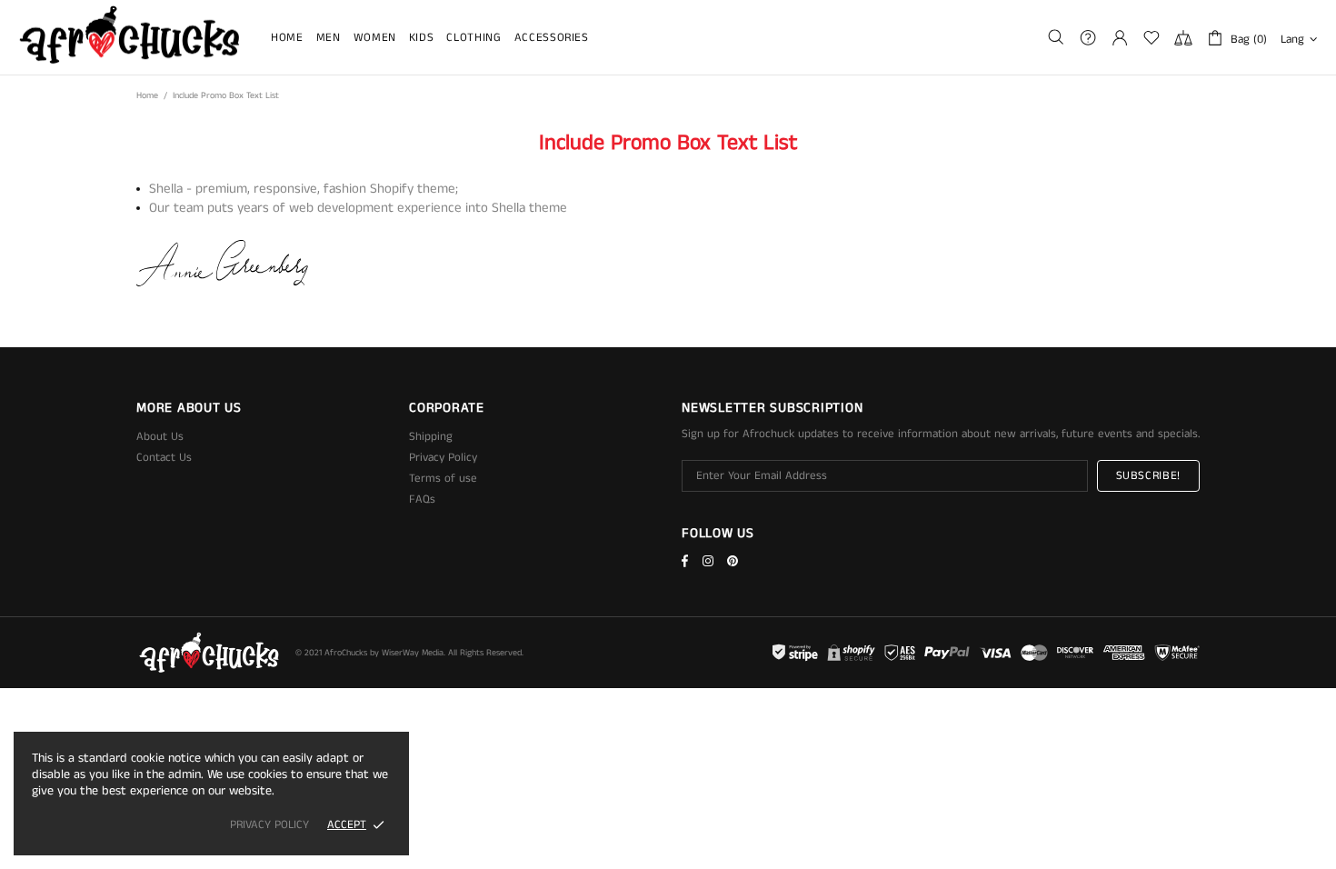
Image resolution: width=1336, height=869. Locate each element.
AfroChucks (130, 37)
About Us (160, 436)
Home (147, 95)
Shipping (431, 436)
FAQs (422, 499)
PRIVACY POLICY (269, 825)
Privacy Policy (443, 457)
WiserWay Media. (413, 652)
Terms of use (443, 478)
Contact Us (164, 457)
